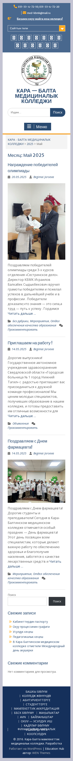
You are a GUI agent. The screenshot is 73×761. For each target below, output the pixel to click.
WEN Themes (41, 753)
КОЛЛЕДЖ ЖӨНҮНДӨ (36, 696)
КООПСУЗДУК (36, 734)
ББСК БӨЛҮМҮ (24, 713)
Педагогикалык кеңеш (28, 637)
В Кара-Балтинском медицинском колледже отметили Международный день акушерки (39, 646)
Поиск (12, 595)
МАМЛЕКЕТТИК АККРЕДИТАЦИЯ (36, 708)
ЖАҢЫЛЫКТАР (49, 713)
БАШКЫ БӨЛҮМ (36, 691)
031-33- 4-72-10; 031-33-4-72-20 (38, 6)
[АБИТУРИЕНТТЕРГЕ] (29, 38)
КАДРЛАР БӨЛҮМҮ (36, 725)
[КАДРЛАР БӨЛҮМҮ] (40, 45)
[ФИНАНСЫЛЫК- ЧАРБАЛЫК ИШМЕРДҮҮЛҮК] (48, 45)
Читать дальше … (22, 313)
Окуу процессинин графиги (31, 627)
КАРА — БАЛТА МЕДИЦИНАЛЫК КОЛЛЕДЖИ (36, 95)
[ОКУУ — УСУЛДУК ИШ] (33, 45)
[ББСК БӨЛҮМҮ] (51, 38)
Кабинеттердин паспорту (30, 622)
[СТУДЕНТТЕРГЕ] (36, 38)
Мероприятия (39, 321)
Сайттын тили (19, 28)
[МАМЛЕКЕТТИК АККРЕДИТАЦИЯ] (44, 38)
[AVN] (18, 45)
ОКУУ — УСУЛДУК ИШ (36, 721)
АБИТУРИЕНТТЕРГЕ (36, 700)
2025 (30, 144)
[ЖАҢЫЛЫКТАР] (59, 38)
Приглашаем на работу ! (30, 342)
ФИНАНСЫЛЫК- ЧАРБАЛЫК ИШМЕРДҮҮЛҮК (36, 729)
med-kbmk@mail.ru (38, 13)
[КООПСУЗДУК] (55, 45)
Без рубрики (20, 321)
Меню (41, 127)
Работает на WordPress (25, 749)
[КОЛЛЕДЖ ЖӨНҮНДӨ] (21, 38)
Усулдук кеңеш (23, 632)
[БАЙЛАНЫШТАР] (25, 45)
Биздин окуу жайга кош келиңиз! (40, 19)
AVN (23, 717)
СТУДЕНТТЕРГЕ (36, 704)
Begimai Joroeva (43, 177)
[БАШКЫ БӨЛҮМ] (14, 38)
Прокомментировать (23, 329)
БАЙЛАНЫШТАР (42, 717)
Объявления (21, 423)
